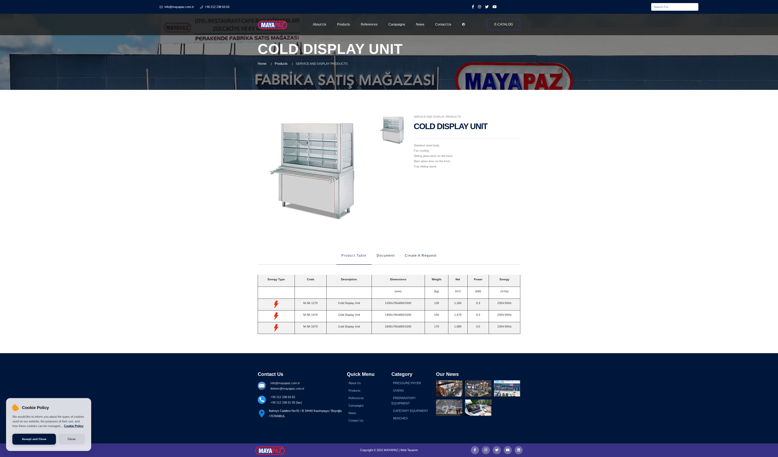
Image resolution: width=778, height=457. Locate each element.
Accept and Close (34, 439)
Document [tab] (386, 255)
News (420, 24)
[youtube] (508, 450)
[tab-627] (392, 130)
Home (262, 63)
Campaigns (396, 24)
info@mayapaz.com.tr (285, 383)
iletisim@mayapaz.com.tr (287, 388)
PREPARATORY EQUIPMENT (403, 400)
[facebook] (475, 450)
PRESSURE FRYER (407, 383)
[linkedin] (519, 450)
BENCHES (400, 418)
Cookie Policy (73, 426)
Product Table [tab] (354, 255)
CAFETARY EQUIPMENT (410, 410)
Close (72, 439)
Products (343, 24)
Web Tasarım (409, 450)
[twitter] (497, 450)
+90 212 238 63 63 (282, 397)
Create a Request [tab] (421, 255)
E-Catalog (503, 24)
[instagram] (486, 450)
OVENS (398, 390)
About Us (319, 24)
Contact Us (443, 24)
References (369, 24)
